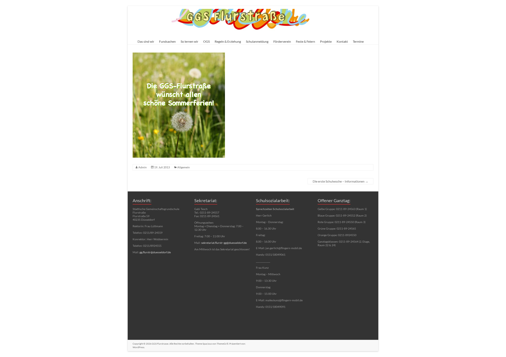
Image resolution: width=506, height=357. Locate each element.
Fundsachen (167, 41)
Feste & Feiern (305, 41)
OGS (206, 41)
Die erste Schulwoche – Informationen (340, 181)
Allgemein (183, 167)
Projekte (326, 41)
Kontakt (342, 41)
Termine (358, 41)
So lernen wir (189, 41)
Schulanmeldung (257, 41)
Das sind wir (146, 41)
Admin (142, 167)
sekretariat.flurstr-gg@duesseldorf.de (224, 242)
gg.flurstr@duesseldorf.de (155, 252)
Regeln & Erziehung (228, 41)
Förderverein (282, 41)
